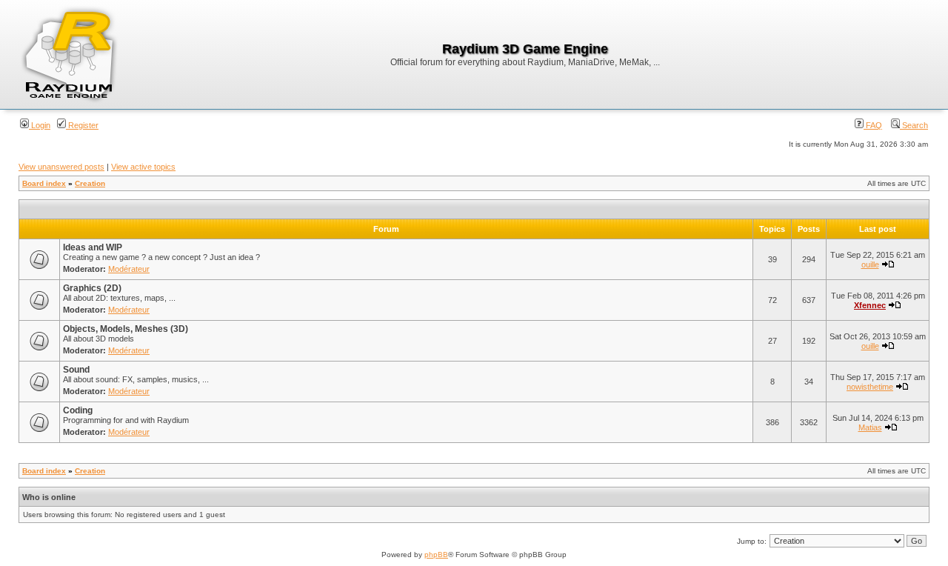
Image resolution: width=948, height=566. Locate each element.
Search (914, 125)
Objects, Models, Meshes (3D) (125, 329)
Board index (44, 183)
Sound (76, 369)
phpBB (436, 554)
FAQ (873, 125)
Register (82, 125)
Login (39, 125)
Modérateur (129, 268)
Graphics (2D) (92, 288)
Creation (90, 183)
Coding (78, 410)
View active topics (143, 166)
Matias (870, 427)
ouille (870, 264)
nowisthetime (870, 386)
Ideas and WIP (92, 247)
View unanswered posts (61, 166)
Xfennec (870, 305)
